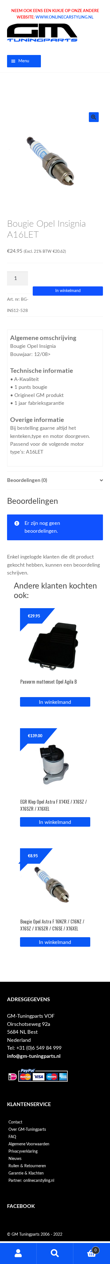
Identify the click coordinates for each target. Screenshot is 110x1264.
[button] (94, 117)
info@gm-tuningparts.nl (33, 1056)
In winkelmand (68, 291)
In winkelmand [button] (55, 702)
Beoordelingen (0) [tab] (27, 480)
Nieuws (14, 1159)
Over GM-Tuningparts (27, 1130)
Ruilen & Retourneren (27, 1166)
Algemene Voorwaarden (28, 1144)
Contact (15, 1122)
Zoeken (55, 1253)
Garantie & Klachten (26, 1173)
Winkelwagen (85, 1248)
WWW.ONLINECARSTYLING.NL (64, 17)
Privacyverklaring (23, 1151)
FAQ (12, 1137)
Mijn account (18, 1253)
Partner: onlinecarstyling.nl (31, 1181)
